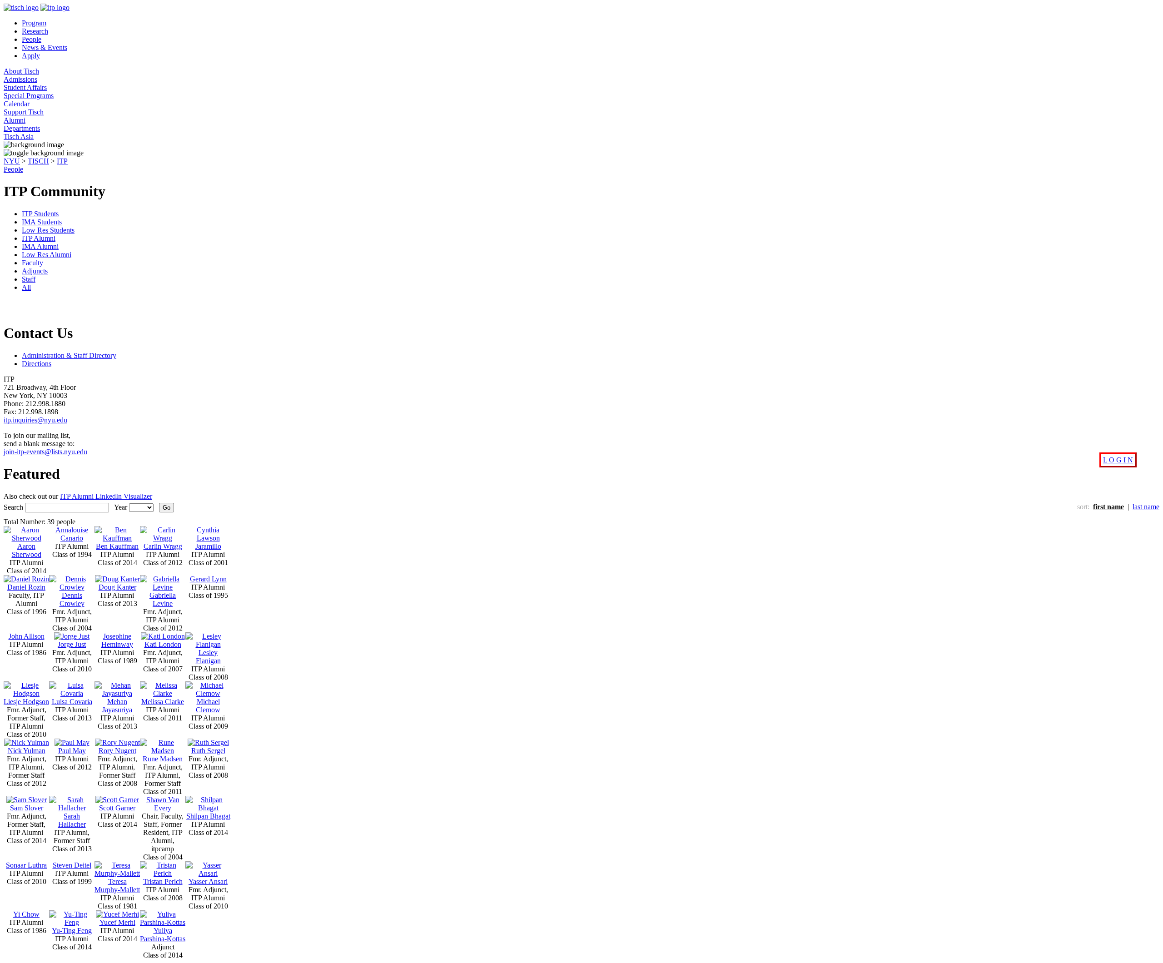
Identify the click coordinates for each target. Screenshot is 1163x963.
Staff (28, 279)
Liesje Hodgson (26, 701)
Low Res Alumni (46, 254)
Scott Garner (117, 808)
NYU (12, 161)
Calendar (17, 104)
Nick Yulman (26, 751)
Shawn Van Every (162, 804)
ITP (62, 161)
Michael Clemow (208, 706)
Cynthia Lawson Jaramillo (208, 538)
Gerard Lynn (208, 579)
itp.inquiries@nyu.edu (35, 420)
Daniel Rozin (26, 587)
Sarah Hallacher (72, 820)
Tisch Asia (19, 136)
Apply (31, 56)
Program (34, 23)
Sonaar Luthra (26, 865)
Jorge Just (72, 644)
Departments (22, 128)
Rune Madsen (163, 759)
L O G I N (1118, 460)
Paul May (72, 751)
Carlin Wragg (163, 546)
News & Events (44, 47)
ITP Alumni (38, 238)
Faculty (32, 263)
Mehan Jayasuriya (117, 706)
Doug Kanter (117, 587)
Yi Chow (26, 914)
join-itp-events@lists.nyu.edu (45, 452)
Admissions (20, 79)
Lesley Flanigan (208, 657)
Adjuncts (35, 271)
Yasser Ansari (208, 881)
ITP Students (40, 214)
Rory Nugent (117, 751)
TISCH (38, 161)
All (26, 287)
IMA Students (42, 222)
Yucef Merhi (117, 922)
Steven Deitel (72, 865)
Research (35, 31)
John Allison (27, 636)
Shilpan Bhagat (208, 816)
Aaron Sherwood (26, 550)
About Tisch (21, 71)
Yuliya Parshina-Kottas (162, 935)
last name (1146, 507)
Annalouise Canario (71, 534)
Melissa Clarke (162, 701)
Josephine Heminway (117, 640)
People (31, 39)
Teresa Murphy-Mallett (117, 886)
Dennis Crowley (72, 599)
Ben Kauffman (117, 546)
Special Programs (29, 95)
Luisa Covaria (72, 701)
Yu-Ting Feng (72, 930)
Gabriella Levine (162, 599)
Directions (36, 363)
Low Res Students (48, 230)
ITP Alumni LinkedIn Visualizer (106, 496)
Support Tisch (24, 112)
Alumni (14, 120)
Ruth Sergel (208, 751)
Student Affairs (25, 87)
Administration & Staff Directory (69, 355)
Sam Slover (26, 808)
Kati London (162, 644)
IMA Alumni (40, 246)
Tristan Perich (163, 881)
